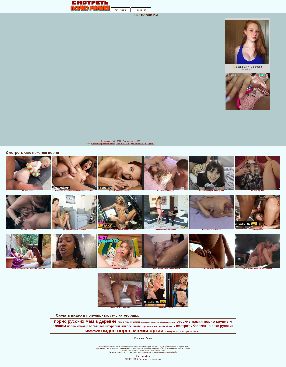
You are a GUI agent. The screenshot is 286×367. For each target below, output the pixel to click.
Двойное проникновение (103, 143)
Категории (120, 10)
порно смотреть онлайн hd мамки (158, 326)
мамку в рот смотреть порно (182, 331)
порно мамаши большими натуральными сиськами (104, 326)
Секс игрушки (122, 143)
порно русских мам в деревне (85, 321)
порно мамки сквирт (129, 322)
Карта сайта (143, 356)
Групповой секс (137, 143)
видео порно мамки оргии (132, 330)
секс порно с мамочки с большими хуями (158, 322)
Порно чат (141, 10)
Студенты (149, 143)
